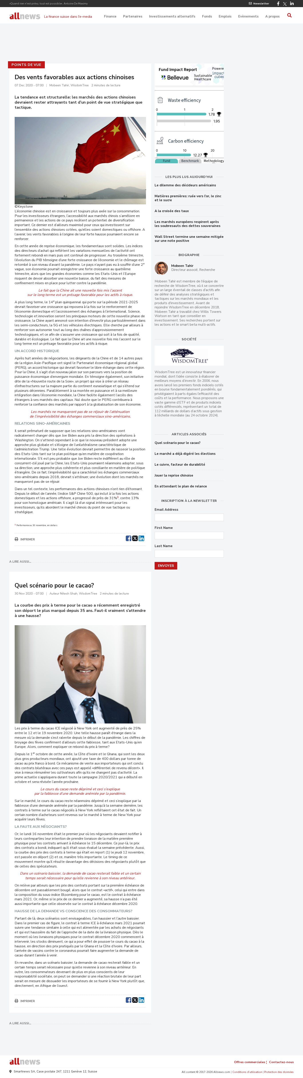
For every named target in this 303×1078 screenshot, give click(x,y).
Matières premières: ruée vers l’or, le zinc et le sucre (188, 198)
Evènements (248, 16)
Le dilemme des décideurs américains (185, 185)
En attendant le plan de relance (181, 486)
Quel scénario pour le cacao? (178, 443)
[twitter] (135, 537)
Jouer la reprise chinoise (174, 475)
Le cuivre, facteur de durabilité (180, 465)
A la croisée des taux (172, 211)
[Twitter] (285, 4)
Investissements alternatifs (172, 16)
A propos (272, 16)
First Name (164, 528)
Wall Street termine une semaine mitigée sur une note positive (189, 239)
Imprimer (27, 540)
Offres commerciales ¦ (250, 1062)
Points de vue (26, 64)
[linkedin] (141, 537)
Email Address (166, 510)
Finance (110, 16)
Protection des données (279, 1072)
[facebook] (128, 537)
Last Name (164, 546)
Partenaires (132, 16)
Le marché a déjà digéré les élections (185, 454)
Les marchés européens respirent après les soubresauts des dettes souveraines (187, 224)
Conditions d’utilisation (247, 1072)
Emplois (225, 16)
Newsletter (261, 3)
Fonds (207, 16)
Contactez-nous (281, 1062)
